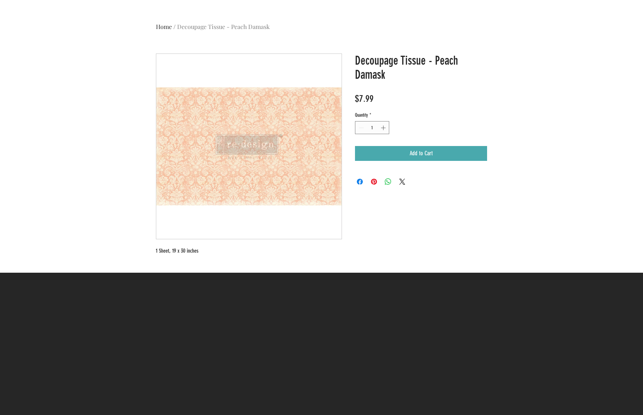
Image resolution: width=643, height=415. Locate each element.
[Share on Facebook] (359, 181)
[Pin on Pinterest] (374, 181)
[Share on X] (402, 181)
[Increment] (384, 127)
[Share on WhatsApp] (388, 181)
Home (164, 26)
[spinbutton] (372, 127)
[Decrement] (360, 127)
